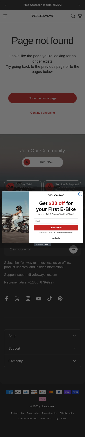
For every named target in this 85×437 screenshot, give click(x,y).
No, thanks (56, 238)
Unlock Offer (56, 227)
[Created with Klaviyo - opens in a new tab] (42, 244)
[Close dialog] (80, 194)
